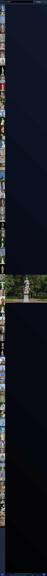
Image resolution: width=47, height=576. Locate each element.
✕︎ (45, 1)
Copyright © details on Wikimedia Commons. (23, 573)
